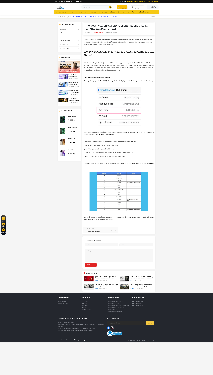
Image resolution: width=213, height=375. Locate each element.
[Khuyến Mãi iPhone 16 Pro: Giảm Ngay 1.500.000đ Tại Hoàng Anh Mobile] (69, 67)
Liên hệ (84, 307)
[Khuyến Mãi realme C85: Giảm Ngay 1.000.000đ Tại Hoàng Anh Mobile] (63, 85)
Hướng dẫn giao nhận (137, 305)
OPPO (86, 12)
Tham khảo (130, 12)
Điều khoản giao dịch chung (114, 311)
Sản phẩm (85, 305)
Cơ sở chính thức (62, 301)
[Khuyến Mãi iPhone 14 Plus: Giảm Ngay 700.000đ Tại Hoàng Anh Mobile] (63, 77)
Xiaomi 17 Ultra (72, 116)
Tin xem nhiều (65, 57)
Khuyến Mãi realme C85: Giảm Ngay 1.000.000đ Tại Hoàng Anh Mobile (74, 83)
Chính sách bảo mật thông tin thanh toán (118, 305)
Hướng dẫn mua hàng (137, 301)
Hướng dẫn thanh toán (138, 303)
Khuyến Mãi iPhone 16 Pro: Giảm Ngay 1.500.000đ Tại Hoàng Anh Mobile (69, 70)
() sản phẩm (154, 7)
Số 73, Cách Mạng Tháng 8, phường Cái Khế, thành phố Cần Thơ (78, 328)
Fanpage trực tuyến (63, 303)
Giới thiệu (84, 303)
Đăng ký (156, 1)
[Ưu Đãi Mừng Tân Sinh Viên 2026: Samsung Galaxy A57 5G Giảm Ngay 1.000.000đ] (63, 93)
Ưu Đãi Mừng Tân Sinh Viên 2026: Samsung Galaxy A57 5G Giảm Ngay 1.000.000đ (74, 91)
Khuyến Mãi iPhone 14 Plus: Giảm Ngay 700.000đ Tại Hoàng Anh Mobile (74, 75)
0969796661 (123, 8)
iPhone (70, 12)
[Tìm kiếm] (110, 7)
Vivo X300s (71, 150)
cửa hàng (137, 8)
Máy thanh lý (103, 12)
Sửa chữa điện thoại (117, 12)
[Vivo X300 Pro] (62, 142)
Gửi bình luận (90, 265)
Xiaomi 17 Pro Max (72, 127)
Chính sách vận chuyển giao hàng (116, 307)
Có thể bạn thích (66, 111)
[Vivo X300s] (62, 153)
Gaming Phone (61, 12)
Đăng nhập (150, 1)
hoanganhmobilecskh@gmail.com (136, 1)
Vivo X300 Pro (71, 138)
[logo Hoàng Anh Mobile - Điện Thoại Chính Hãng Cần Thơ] (60, 7)
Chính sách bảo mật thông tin (115, 301)
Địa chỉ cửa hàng (86, 309)
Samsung (79, 12)
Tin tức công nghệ (143, 12)
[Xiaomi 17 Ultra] (62, 119)
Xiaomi (93, 12)
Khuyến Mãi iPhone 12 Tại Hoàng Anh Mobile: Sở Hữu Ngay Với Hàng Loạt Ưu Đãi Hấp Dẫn (74, 99)
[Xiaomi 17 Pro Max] (62, 131)
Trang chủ (85, 301)
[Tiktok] (112, 327)
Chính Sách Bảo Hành (112, 309)
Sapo (84, 340)
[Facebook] (108, 327)
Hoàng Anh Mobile (71, 340)
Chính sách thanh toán (113, 303)
